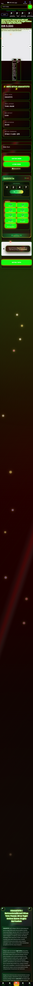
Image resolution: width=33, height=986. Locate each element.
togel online (19, 951)
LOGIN (10, 984)
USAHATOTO (6, 928)
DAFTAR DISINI (16, 158)
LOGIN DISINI (16, 164)
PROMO (3, 984)
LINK (23, 984)
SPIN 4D (16, 192)
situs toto (18, 978)
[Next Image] (30, 46)
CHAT (30, 984)
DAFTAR (16, 984)
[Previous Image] (3, 46)
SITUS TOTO (16, 262)
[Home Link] (12, 2)
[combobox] (14, 6)
